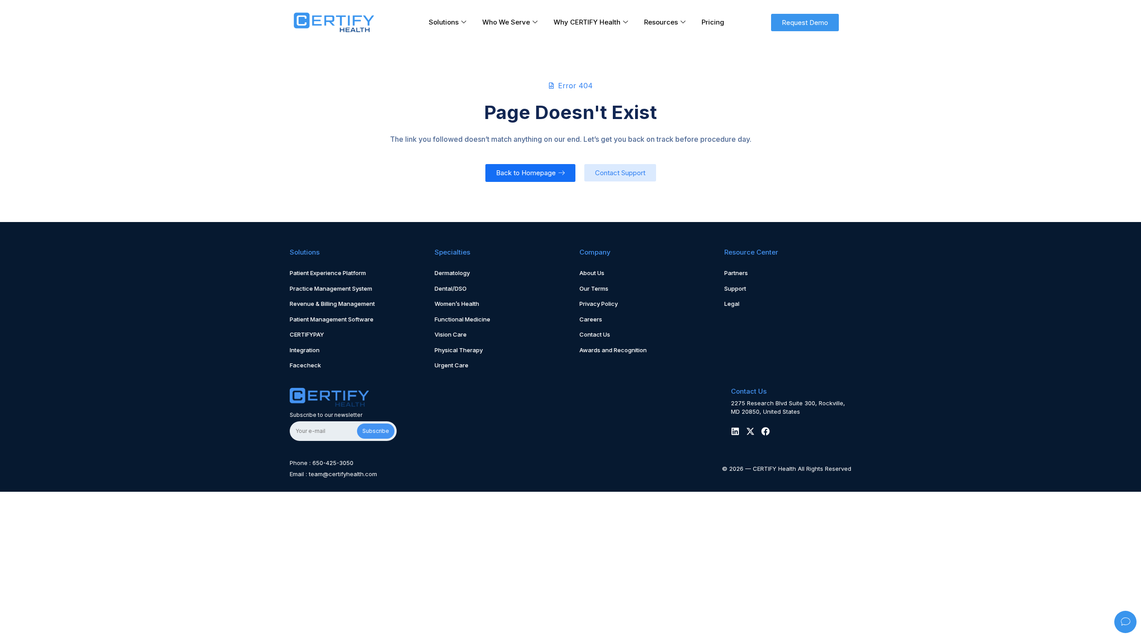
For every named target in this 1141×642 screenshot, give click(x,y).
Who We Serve (506, 22)
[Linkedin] (735, 431)
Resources (661, 22)
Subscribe (375, 431)
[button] (805, 22)
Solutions (444, 22)
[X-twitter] (750, 431)
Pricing (713, 22)
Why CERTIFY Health (587, 22)
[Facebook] (765, 431)
